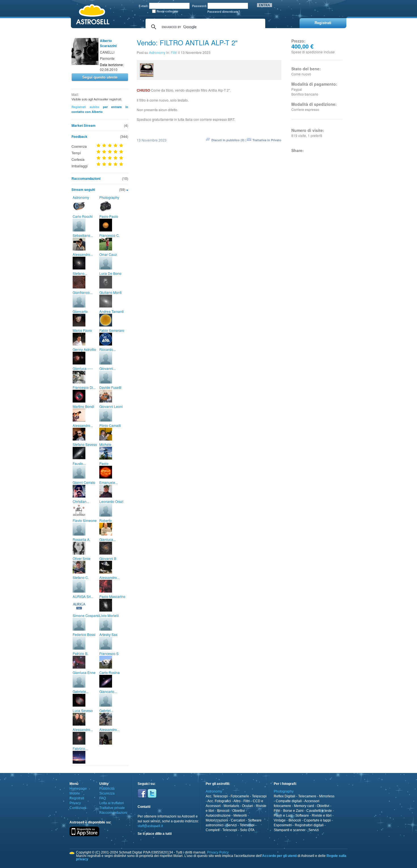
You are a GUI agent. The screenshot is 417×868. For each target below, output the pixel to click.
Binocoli (223, 811)
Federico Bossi (84, 634)
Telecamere (307, 796)
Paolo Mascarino (112, 596)
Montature (231, 806)
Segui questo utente (99, 77)
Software (302, 816)
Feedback (79, 136)
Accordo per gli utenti (279, 856)
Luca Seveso (83, 710)
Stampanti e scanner (290, 830)
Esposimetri (283, 825)
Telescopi (259, 796)
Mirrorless (326, 796)
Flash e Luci (283, 816)
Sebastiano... (83, 235)
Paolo (103, 463)
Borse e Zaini (293, 811)
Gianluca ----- (83, 368)
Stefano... (80, 273)
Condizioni (78, 808)
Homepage (78, 789)
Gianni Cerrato (84, 482)
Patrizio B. (80, 653)
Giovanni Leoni (111, 406)
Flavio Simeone (85, 520)
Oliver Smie (81, 558)
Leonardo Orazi (111, 501)
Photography (109, 197)
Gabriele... (81, 691)
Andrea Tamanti (111, 311)
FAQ (102, 798)
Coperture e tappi (317, 820)
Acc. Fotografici (219, 801)
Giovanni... (107, 368)
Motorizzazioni (217, 820)
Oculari (247, 806)
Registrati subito (85, 107)
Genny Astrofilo (84, 349)
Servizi (231, 825)
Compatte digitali (289, 801)
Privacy (75, 803)
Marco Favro (82, 330)
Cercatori (238, 820)
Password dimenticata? (223, 12)
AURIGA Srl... (83, 596)
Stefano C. (81, 577)
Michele (105, 444)
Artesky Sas (108, 634)
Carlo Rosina (109, 672)
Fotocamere (240, 796)
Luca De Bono (110, 273)
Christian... (81, 501)
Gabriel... (106, 710)
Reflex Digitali (284, 796)
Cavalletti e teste (319, 811)
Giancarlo (80, 311)
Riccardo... (107, 349)
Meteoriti (240, 816)
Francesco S (109, 653)
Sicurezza (107, 793)
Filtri (174, 52)
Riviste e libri (322, 816)
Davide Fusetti (110, 387)
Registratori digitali (309, 825)
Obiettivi (238, 811)
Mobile (75, 793)
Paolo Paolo (108, 216)
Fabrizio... (80, 748)
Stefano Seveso (85, 444)
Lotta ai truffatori (111, 803)
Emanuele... (108, 482)
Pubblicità (107, 789)
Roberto (105, 520)
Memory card (304, 806)
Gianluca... (107, 539)
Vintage (280, 820)
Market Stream (83, 125)
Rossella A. (81, 539)
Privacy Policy (218, 852)
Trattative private (112, 808)
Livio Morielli (109, 615)
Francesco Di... (84, 387)
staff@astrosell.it (150, 826)
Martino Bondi (83, 406)
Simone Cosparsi (86, 615)
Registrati (77, 798)
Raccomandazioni (85, 178)
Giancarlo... (108, 691)
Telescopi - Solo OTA (238, 830)
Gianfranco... (82, 292)
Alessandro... (83, 254)
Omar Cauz (108, 254)
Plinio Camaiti (110, 425)
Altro (237, 801)
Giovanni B (107, 558)
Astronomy (81, 197)
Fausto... (79, 463)
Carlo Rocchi (83, 216)
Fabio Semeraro (111, 330)
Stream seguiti (83, 189)
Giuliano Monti (110, 292)
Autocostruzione (218, 816)
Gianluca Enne (84, 672)
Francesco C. (109, 235)
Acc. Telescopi (217, 796)
